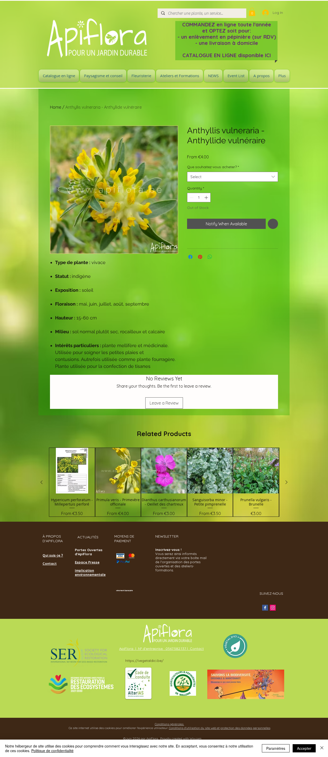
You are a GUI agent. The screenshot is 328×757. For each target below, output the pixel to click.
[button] (252, 12)
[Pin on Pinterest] (200, 257)
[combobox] (232, 177)
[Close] (322, 748)
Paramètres (275, 748)
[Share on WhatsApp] (210, 257)
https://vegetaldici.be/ (144, 660)
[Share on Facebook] (190, 257)
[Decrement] (191, 197)
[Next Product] (286, 482)
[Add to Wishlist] (273, 224)
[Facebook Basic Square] (265, 608)
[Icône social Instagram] (273, 608)
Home (55, 107)
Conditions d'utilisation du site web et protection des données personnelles (219, 728)
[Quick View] (72, 470)
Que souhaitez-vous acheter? (213, 167)
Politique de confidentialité (52, 750)
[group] (164, 482)
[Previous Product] (41, 482)
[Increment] (206, 197)
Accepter (304, 748)
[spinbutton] (198, 197)
